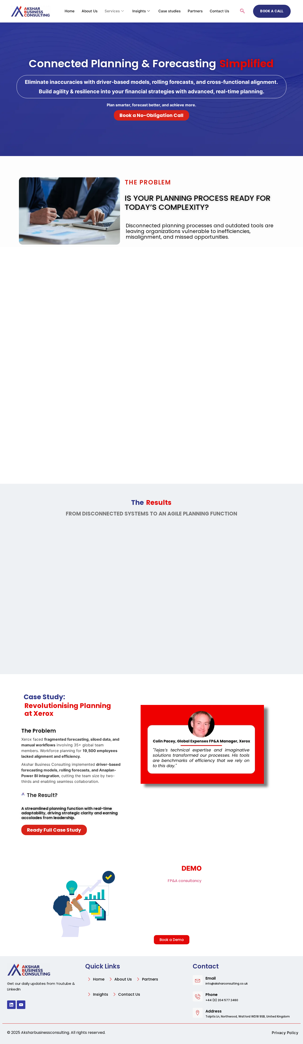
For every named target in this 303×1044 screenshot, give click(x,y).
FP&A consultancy (184, 880)
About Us (90, 11)
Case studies (169, 11)
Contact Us (219, 11)
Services (112, 11)
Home (70, 11)
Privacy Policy (285, 1032)
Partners (195, 11)
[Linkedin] (11, 1004)
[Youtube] (21, 1004)
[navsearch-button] (242, 11)
